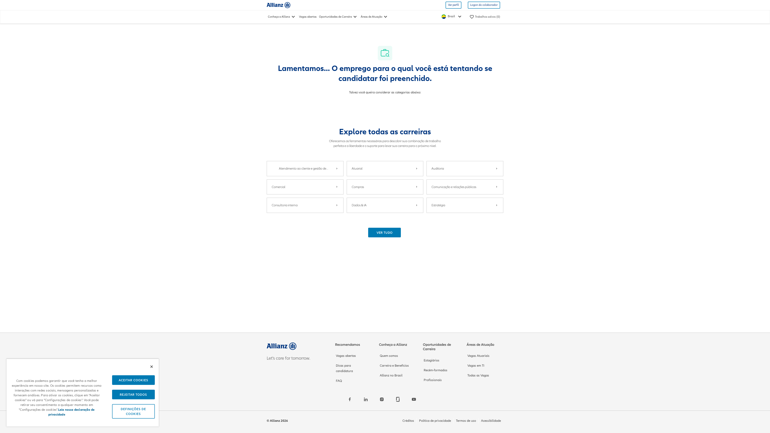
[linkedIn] (366, 399)
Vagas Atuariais (478, 356)
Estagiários (431, 360)
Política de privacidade (435, 421)
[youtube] (414, 399)
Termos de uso (466, 421)
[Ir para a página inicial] (278, 5)
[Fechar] (151, 366)
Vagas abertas (308, 16)
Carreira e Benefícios (394, 366)
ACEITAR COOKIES (133, 380)
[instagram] (382, 399)
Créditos (408, 421)
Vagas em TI (475, 366)
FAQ (339, 381)
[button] (384, 232)
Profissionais (433, 380)
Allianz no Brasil (391, 375)
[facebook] (350, 399)
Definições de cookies (133, 411)
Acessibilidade (491, 421)
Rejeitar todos (133, 394)
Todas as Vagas (478, 375)
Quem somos (389, 356)
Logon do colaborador (484, 5)
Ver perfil (453, 5)
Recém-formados (435, 370)
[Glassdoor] (398, 399)
